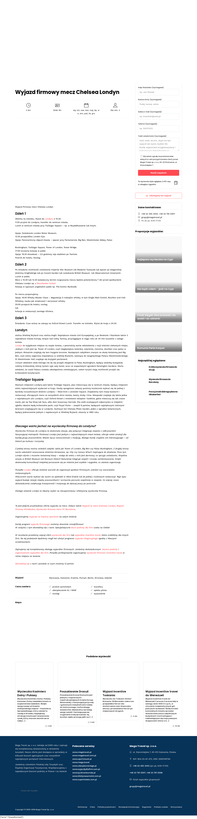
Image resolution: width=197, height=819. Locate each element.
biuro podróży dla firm (82, 527)
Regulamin (146, 807)
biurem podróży (109, 549)
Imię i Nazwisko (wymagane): (151, 87)
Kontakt (173, 5)
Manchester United (46, 283)
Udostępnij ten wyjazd (160, 195)
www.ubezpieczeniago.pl (84, 766)
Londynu (49, 219)
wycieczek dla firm (61, 535)
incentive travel (114, 553)
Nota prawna (176, 807)
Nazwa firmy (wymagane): (150, 99)
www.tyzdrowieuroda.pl (84, 772)
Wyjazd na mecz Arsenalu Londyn (98, 506)
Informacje (156, 5)
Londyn (18, 345)
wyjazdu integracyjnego (86, 538)
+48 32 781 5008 (154, 772)
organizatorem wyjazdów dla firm (31, 553)
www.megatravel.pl (82, 752)
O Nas (92, 807)
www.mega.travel (81, 762)
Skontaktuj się (22, 563)
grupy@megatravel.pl (151, 217)
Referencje (82, 807)
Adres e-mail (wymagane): (150, 111)
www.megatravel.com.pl (84, 755)
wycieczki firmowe (96, 553)
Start (75, 5)
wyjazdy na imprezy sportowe (43, 516)
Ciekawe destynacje (118, 5)
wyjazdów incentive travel (87, 535)
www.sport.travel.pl (82, 759)
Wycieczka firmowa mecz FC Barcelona (55, 509)
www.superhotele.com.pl (84, 779)
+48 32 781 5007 (167, 214)
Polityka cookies (161, 807)
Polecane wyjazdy (92, 5)
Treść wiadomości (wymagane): (152, 136)
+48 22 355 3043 (149, 214)
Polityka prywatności (107, 807)
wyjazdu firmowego (40, 524)
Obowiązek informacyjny (128, 807)
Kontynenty (140, 5)
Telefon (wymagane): (147, 124)
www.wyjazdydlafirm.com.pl (86, 769)
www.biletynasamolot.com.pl (86, 776)
